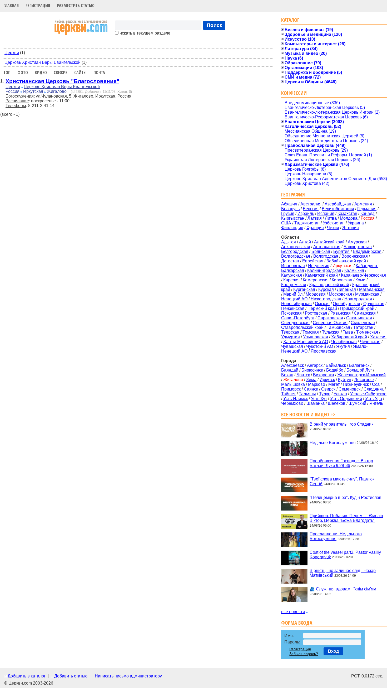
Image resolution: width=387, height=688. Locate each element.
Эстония (350, 227)
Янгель (376, 403)
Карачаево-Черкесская (363, 275)
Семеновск (349, 389)
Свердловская (295, 322)
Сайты (80, 72)
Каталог (290, 19)
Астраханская (326, 246)
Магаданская (372, 289)
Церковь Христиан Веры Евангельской (42, 62)
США (286, 223)
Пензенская (292, 308)
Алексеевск (292, 365)
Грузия (287, 213)
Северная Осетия (330, 322)
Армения (363, 204)
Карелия (291, 280)
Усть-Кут (319, 398)
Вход (333, 651)
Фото (22, 72)
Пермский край (322, 308)
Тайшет (288, 394)
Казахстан (347, 213)
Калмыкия (354, 270)
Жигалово (57, 91)
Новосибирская (296, 303)
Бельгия (311, 208)
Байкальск (336, 365)
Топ (7, 72)
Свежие (60, 72)
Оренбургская (346, 303)
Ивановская (293, 265)
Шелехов (336, 403)
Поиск (214, 25)
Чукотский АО (319, 346)
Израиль (305, 213)
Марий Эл (292, 294)
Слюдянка (374, 389)
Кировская (342, 280)
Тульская (331, 332)
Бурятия (341, 251)
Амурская (357, 242)
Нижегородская (326, 299)
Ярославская (323, 351)
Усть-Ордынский (346, 398)
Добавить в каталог (27, 676)
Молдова (349, 218)
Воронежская (354, 256)
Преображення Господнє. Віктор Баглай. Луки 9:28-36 (341, 463)
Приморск (291, 389)
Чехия (333, 227)
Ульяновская (315, 337)
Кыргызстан (292, 218)
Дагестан (290, 261)
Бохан (287, 375)
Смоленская (363, 322)
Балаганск (359, 365)
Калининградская (324, 270)
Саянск (311, 389)
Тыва (348, 332)
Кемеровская (316, 280)
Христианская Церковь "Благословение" (62, 81)
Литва (331, 218)
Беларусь (290, 208)
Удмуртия (290, 337)
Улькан (340, 394)
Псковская (291, 313)
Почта (99, 72)
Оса (376, 384)
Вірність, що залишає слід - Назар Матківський (343, 573)
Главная (11, 5)
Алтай (305, 242)
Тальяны (307, 394)
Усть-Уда (373, 398)
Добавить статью (70, 676)
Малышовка (293, 384)
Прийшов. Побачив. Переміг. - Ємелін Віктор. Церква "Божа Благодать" (346, 518)
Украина (356, 223)
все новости (293, 611)
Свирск (328, 389)
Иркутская (33, 91)
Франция (315, 227)
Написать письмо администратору (128, 676)
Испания (325, 213)
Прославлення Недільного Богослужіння (336, 536)
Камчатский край (321, 275)
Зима (311, 379)
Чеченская (370, 341)
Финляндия (292, 227)
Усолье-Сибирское (368, 394)
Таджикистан (307, 223)
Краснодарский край (329, 284)
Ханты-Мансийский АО (305, 341)
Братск (303, 375)
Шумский (357, 403)
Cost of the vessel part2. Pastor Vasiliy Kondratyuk (345, 554)
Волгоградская (295, 256)
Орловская (373, 303)
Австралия (310, 204)
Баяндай (289, 370)
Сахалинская (359, 318)
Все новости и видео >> (308, 414)
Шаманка (315, 403)
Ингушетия (318, 265)
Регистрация (38, 5)
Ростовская (316, 313)
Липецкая (346, 289)
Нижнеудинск (356, 384)
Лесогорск (364, 379)
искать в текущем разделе (144, 33)
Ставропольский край (302, 327)
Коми (360, 280)
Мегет (334, 384)
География (293, 194)
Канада (367, 213)
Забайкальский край (346, 261)
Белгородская (294, 251)
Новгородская (358, 299)
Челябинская (344, 341)
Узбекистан (334, 223)
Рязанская (340, 313)
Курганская (304, 289)
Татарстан (363, 327)
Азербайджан (338, 204)
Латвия (314, 218)
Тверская (290, 332)
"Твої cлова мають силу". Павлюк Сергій (342, 481)
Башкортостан (358, 246)
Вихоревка (323, 375)
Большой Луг (359, 370)
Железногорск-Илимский (361, 375)
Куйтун (344, 379)
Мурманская (367, 294)
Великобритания (338, 208)
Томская (310, 332)
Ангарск (314, 365)
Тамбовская (338, 327)
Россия (12, 91)
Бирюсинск (312, 370)
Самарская (365, 313)
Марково (316, 384)
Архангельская (295, 246)
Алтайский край (329, 242)
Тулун (324, 394)
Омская (322, 303)
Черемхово (292, 403)
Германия (366, 208)
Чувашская (292, 346)
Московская (340, 294)
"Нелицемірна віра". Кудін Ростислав (345, 497)
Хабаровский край (349, 337)
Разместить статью (76, 5)
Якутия (343, 346)
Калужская (291, 275)
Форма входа (296, 622)
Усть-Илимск (295, 398)
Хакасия (378, 337)
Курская (326, 289)
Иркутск (327, 379)
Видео (41, 72)
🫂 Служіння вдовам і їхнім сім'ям (343, 589)
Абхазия (289, 204)
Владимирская (367, 251)
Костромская (293, 284)
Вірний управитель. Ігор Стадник (341, 424)
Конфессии (294, 93)
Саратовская (330, 318)
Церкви (11, 52)
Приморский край (357, 308)
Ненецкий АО (294, 299)
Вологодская (325, 256)
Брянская (320, 251)
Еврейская (312, 261)
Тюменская (367, 332)
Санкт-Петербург (297, 318)
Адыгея (288, 242)
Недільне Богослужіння (333, 442)
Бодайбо (334, 370)
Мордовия (316, 294)
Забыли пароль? (303, 654)
